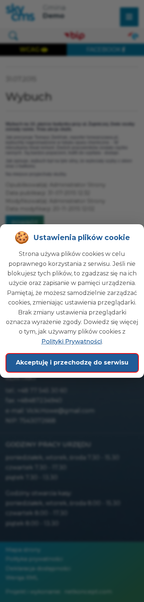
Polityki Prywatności (71, 341)
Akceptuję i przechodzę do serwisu (72, 362)
